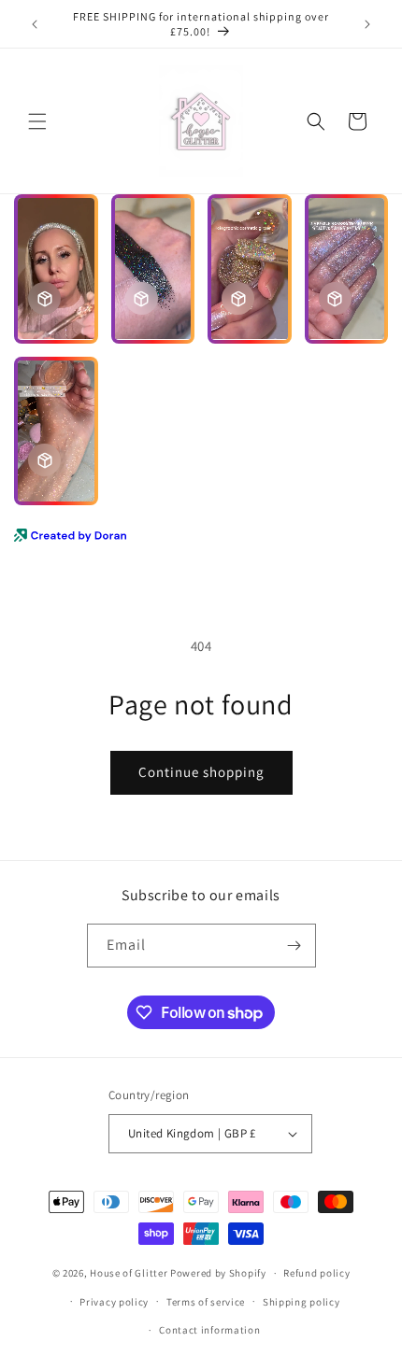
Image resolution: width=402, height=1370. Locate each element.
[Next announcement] (367, 24)
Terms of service (205, 1301)
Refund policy (316, 1272)
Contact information (209, 1329)
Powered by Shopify (218, 1272)
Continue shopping (201, 772)
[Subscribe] (294, 945)
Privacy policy (114, 1301)
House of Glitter (128, 1272)
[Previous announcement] (34, 24)
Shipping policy (301, 1301)
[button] (37, 121)
